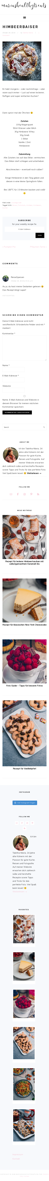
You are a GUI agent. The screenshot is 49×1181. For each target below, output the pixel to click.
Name (6, 365)
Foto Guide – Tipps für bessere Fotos (24, 685)
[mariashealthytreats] (24, 10)
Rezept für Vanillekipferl (24, 768)
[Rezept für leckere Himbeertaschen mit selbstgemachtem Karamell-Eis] (24, 558)
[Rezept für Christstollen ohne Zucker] (24, 1125)
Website (6, 386)
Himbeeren (37, 205)
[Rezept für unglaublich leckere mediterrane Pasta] (24, 1084)
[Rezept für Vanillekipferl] (24, 765)
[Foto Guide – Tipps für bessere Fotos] (24, 682)
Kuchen (5, 208)
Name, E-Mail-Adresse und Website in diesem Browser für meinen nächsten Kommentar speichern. (20, 403)
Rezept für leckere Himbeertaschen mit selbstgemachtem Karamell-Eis (24, 562)
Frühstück (21, 205)
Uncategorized (16, 203)
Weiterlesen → (34, 473)
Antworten (8, 296)
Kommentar (8, 333)
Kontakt (16, 1159)
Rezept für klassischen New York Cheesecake (24, 624)
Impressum (18, 1154)
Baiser (14, 205)
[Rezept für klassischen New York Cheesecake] (24, 621)
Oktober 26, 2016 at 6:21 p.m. (22, 281)
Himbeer (29, 205)
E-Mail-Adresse (10, 375)
